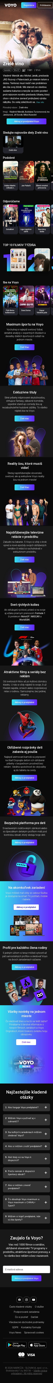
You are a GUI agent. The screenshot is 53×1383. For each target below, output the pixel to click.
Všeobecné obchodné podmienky (26, 1322)
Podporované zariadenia (26, 1311)
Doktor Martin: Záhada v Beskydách (10, 188)
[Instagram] (26, 1300)
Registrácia (29, 5)
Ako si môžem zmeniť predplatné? (18, 1187)
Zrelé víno (13, 150)
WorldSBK (24, 619)
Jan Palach (26, 186)
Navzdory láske (42, 230)
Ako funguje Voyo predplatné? (21, 1107)
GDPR (15, 1327)
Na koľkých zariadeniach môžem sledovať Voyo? (23, 1134)
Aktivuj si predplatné (24, 702)
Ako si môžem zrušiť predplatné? (23, 1146)
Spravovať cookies (34, 1332)
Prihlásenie (45, 5)
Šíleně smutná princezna (42, 187)
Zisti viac (24, 418)
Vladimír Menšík (16, 112)
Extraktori (10, 229)
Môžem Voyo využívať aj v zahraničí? (20, 1120)
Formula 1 (40, 613)
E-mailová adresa (14, 1269)
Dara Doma (25, 310)
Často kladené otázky (20, 1306)
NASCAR (35, 616)
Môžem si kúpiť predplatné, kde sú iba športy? (22, 1218)
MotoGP (25, 616)
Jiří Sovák (18, 115)
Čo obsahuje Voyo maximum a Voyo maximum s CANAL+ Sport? (22, 1202)
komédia (7, 70)
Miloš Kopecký (30, 115)
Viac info (40, 102)
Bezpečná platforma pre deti (24, 823)
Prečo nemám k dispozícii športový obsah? (20, 1173)
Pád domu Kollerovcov (10, 311)
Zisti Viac (24, 347)
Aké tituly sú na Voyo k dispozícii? (18, 1159)
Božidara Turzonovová (35, 112)
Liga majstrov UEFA (26, 230)
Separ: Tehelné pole (42, 311)
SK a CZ (16, 70)
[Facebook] (19, 1300)
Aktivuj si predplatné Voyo (26, 121)
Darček (34, 1317)
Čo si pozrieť (21, 1317)
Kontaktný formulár (31, 1327)
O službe (39, 1306)
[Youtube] (34, 1300)
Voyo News (15, 1332)
